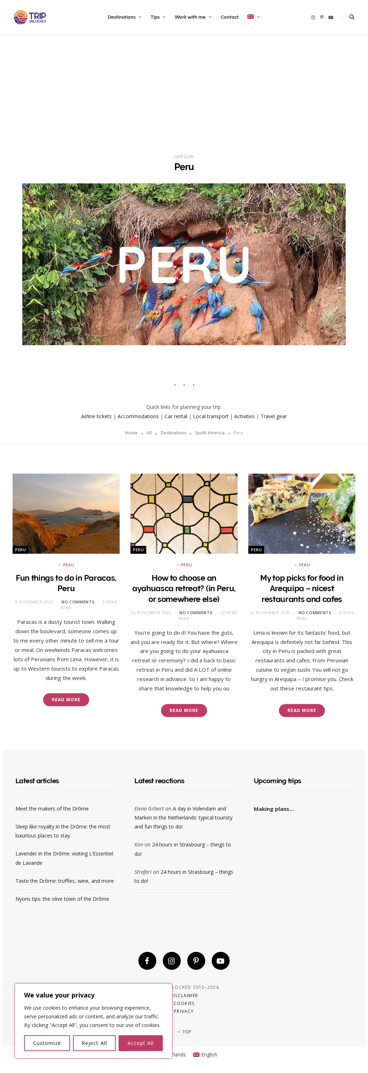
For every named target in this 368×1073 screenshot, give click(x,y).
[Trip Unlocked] (30, 17)
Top (186, 1032)
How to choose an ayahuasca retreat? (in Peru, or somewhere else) (184, 588)
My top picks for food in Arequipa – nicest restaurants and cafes (301, 588)
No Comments (78, 601)
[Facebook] (147, 961)
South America (210, 433)
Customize (47, 1043)
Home (131, 433)
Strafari (143, 871)
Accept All (141, 1043)
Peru (20, 549)
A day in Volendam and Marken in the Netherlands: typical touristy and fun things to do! (183, 817)
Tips (155, 17)
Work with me (190, 17)
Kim (138, 844)
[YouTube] (221, 961)
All (149, 433)
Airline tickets (96, 416)
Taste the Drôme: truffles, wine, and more (64, 880)
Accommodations (138, 416)
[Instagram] (172, 961)
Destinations (121, 17)
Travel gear (274, 416)
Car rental (176, 416)
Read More (66, 700)
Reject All (94, 1043)
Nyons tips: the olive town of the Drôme (62, 898)
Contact (230, 17)
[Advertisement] (184, 88)
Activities (244, 416)
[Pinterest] (196, 961)
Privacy (184, 1011)
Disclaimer (184, 995)
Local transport (211, 416)
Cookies (184, 1003)
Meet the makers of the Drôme (52, 808)
